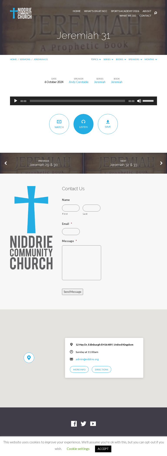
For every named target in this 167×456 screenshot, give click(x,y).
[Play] (15, 101)
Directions (101, 369)
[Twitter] (83, 424)
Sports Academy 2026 (125, 11)
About (147, 11)
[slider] (149, 100)
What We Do (128, 15)
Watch (59, 127)
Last (85, 213)
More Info (79, 369)
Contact (145, 15)
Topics (95, 59)
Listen (83, 127)
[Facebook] (74, 424)
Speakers (134, 59)
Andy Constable (79, 82)
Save (108, 126)
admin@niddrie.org (87, 359)
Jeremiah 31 (40, 59)
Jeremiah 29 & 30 (43, 165)
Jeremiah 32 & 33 (123, 165)
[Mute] (139, 101)
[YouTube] (93, 424)
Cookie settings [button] (78, 449)
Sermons (25, 59)
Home (77, 11)
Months (149, 59)
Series (107, 59)
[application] (83, 101)
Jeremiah (99, 82)
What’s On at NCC (95, 11)
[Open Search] (155, 13)
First (65, 213)
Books (120, 59)
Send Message (72, 291)
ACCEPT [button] (103, 449)
